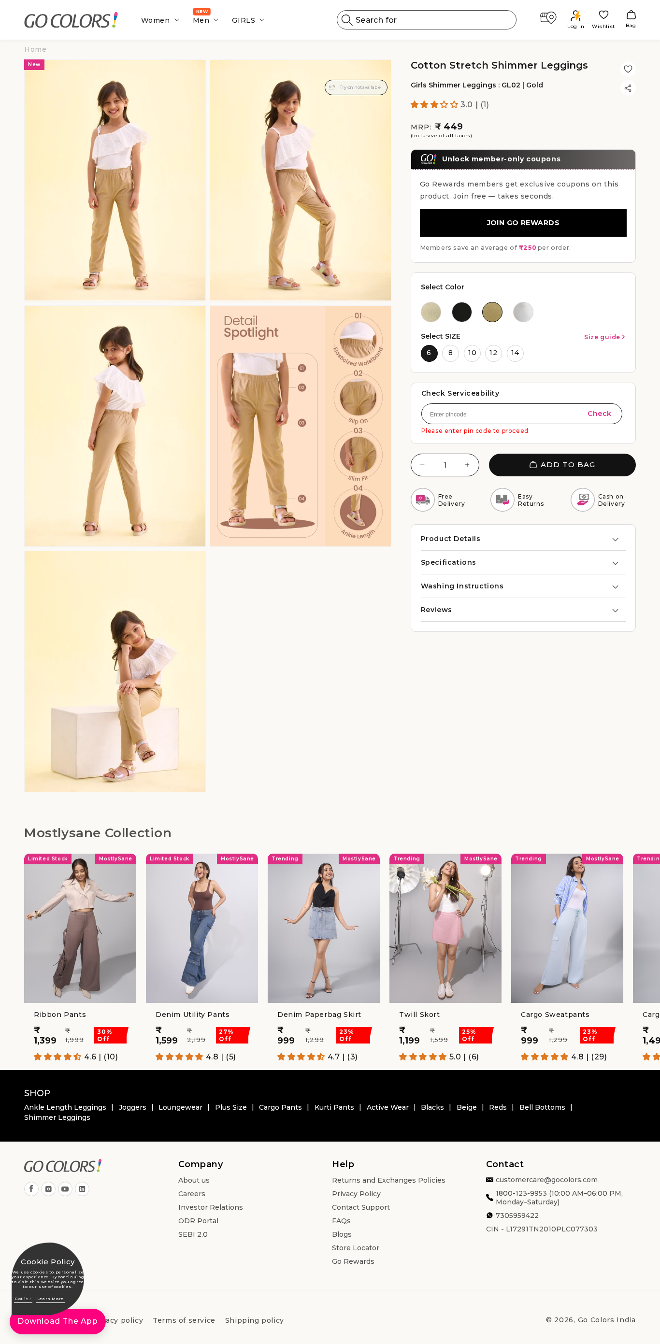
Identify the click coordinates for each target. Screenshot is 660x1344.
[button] (157, 20)
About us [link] (194, 1180)
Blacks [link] (432, 1107)
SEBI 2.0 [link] (193, 1234)
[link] (71, 20)
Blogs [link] (342, 1234)
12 (493, 352)
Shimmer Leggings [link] (57, 1117)
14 (515, 352)
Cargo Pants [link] (280, 1107)
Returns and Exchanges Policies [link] (388, 1180)
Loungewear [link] (180, 1107)
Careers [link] (191, 1193)
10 (472, 352)
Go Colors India (607, 1319)
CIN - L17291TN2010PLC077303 (542, 1229)
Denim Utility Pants (193, 1015)
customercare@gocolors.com (547, 1179)
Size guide (602, 337)
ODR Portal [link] (198, 1220)
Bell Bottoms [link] (542, 1107)
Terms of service (184, 1320)
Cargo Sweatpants (555, 1015)
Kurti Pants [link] (334, 1107)
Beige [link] (467, 1107)
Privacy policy (117, 1320)
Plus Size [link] (231, 1107)
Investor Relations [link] (210, 1207)
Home (35, 49)
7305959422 (517, 1215)
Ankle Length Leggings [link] (65, 1107)
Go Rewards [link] (353, 1261)
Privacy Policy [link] (356, 1193)
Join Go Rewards (523, 222)
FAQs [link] (341, 1220)
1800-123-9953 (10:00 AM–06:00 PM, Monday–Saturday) (559, 1197)
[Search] (347, 19)
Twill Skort (419, 1015)
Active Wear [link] (388, 1107)
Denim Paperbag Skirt (319, 1015)
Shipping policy (254, 1320)
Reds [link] (498, 1107)
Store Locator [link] (355, 1248)
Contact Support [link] (361, 1207)
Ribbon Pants (60, 1015)
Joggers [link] (132, 1107)
